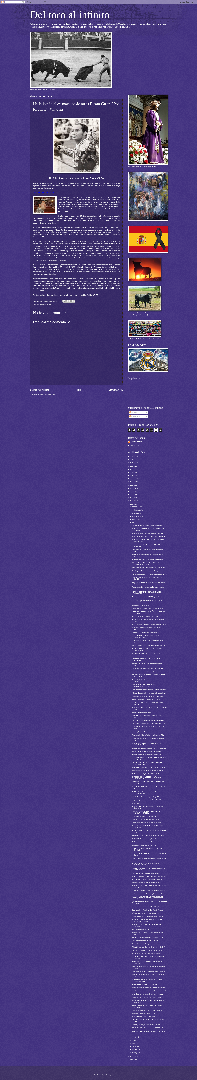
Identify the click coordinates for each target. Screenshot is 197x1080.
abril (133, 1043)
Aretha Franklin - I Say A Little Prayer (144, 1016)
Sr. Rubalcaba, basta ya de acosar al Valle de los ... (148, 559)
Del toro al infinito (70, 14)
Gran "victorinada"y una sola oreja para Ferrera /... (148, 533)
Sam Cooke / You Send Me (140, 605)
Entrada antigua (116, 390)
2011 (132, 504)
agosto (134, 519)
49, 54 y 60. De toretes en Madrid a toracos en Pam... (149, 890)
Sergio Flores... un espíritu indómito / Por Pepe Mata (149, 748)
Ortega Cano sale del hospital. (141, 944)
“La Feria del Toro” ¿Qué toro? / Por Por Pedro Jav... (149, 774)
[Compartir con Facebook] (71, 301)
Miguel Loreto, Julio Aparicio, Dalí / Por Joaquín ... (148, 879)
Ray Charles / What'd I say (140, 929)
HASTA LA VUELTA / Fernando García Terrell (146, 997)
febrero (134, 1049)
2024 (132, 463)
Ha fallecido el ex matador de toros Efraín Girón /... (148, 696)
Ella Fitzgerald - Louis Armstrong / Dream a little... (148, 894)
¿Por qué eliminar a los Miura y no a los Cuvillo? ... (148, 916)
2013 (132, 498)
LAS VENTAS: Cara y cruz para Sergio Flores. (147, 797)
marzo (134, 1046)
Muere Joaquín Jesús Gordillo (141, 712)
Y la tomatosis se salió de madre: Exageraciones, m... (149, 574)
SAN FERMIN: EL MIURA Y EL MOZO (144, 984)
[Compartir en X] (69, 301)
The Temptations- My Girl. (140, 732)
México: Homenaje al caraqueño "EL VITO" (146, 616)
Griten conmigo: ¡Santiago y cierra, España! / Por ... (148, 668)
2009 (132, 1060)
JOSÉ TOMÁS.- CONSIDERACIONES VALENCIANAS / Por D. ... (144, 685)
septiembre (136, 516)
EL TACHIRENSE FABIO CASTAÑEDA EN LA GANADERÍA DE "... (146, 636)
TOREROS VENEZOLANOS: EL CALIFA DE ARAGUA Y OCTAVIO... (146, 812)
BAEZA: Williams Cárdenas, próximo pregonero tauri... (149, 624)
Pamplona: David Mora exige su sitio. (144, 1013)
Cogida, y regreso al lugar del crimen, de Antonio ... (148, 608)
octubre (134, 513)
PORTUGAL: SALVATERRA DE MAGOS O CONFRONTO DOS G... (146, 563)
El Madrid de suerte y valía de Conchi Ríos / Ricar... (148, 835)
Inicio (79, 390)
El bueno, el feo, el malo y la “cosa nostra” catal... (148, 950)
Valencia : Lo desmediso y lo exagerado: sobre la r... (149, 693)
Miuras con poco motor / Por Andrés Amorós (146, 953)
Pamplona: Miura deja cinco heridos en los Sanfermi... (149, 987)
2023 (132, 466)
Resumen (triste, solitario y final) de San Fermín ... (148, 770)
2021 (132, 472)
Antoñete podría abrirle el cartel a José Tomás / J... (148, 754)
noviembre (135, 510)
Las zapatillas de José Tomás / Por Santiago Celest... (149, 723)
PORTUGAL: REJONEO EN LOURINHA (145, 873)
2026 (132, 456)
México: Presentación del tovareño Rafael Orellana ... (149, 645)
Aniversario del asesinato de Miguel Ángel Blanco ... (148, 907)
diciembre (135, 507)
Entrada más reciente (39, 390)
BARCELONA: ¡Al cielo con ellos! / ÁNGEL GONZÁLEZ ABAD (145, 792)
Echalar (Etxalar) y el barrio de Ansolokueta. (146, 1025)
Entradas (134, 412)
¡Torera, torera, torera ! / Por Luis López (145, 816)
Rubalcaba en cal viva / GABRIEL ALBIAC (145, 941)
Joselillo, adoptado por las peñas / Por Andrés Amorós (149, 991)
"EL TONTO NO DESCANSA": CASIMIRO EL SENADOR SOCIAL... (146, 864)
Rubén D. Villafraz (45, 304)
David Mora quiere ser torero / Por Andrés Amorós (148, 1010)
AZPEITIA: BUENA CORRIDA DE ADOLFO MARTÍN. (149, 536)
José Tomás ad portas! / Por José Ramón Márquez (148, 720)
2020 (132, 475)
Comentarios (135, 416)
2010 (132, 1057)
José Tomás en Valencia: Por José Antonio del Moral (149, 690)
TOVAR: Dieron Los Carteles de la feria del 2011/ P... (149, 947)
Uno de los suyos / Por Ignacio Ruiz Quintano (146, 751)
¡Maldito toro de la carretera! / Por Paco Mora (146, 842)
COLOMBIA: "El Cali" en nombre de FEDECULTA (148, 1028)
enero (134, 1053)
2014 (132, 494)
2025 (132, 459)
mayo (134, 1040)
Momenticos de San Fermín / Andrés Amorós (146, 882)
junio (133, 1037)
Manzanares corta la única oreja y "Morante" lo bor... (149, 567)
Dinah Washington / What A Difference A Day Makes (148, 876)
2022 (132, 469)
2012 (132, 501)
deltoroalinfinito (136, 442)
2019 (132, 478)
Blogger (110, 1075)
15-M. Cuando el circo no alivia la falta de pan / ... (147, 994)
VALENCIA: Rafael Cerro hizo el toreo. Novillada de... (149, 767)
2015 (132, 491)
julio (133, 522)
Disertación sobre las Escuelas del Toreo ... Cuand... (149, 971)
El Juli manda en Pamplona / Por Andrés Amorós (147, 910)
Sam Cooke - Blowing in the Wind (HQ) (144, 845)
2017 (132, 485)
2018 (132, 482)
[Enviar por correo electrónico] (63, 301)
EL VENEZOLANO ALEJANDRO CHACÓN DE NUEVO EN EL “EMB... (147, 920)
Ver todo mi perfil (133, 445)
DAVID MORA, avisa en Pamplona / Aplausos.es (147, 839)
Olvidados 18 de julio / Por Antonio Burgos (145, 819)
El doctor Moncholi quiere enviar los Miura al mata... (148, 937)
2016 (132, 488)
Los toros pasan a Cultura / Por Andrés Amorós (147, 525)
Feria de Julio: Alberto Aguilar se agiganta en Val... (148, 735)
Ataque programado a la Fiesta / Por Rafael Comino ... (149, 800)
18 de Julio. (135, 803)
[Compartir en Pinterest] (74, 301)
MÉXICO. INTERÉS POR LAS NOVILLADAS (146, 913)
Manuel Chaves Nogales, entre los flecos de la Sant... (149, 699)
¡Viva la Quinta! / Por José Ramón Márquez (146, 571)
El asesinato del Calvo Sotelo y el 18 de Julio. (146, 822)
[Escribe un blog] (66, 301)
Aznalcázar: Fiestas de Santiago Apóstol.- (145, 672)
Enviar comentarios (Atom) (48, 394)
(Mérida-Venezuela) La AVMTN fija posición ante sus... (149, 597)
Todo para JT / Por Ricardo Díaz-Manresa (145, 632)
